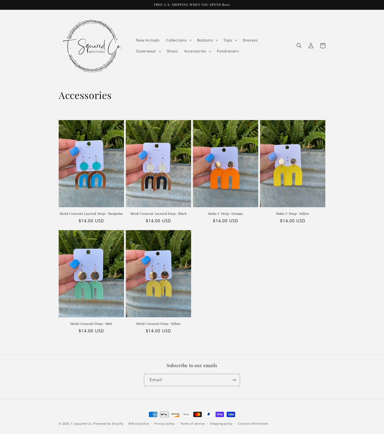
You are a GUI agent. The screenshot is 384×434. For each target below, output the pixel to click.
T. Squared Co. (81, 424)
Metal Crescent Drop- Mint (91, 324)
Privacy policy (164, 424)
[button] (178, 40)
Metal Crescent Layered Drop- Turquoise (91, 214)
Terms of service (192, 424)
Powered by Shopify (108, 424)
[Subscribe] (234, 380)
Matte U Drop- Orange (225, 214)
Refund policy (139, 424)
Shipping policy (221, 424)
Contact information (253, 424)
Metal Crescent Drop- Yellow (158, 324)
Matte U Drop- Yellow (292, 214)
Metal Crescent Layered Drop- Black (158, 214)
